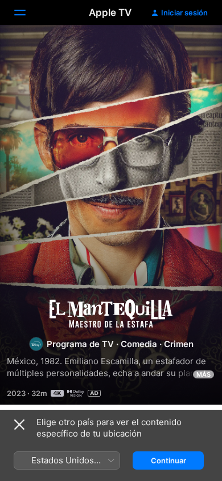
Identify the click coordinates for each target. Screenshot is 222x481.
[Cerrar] (19, 424)
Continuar (168, 460)
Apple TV (110, 12)
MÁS (203, 374)
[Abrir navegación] (26, 12)
